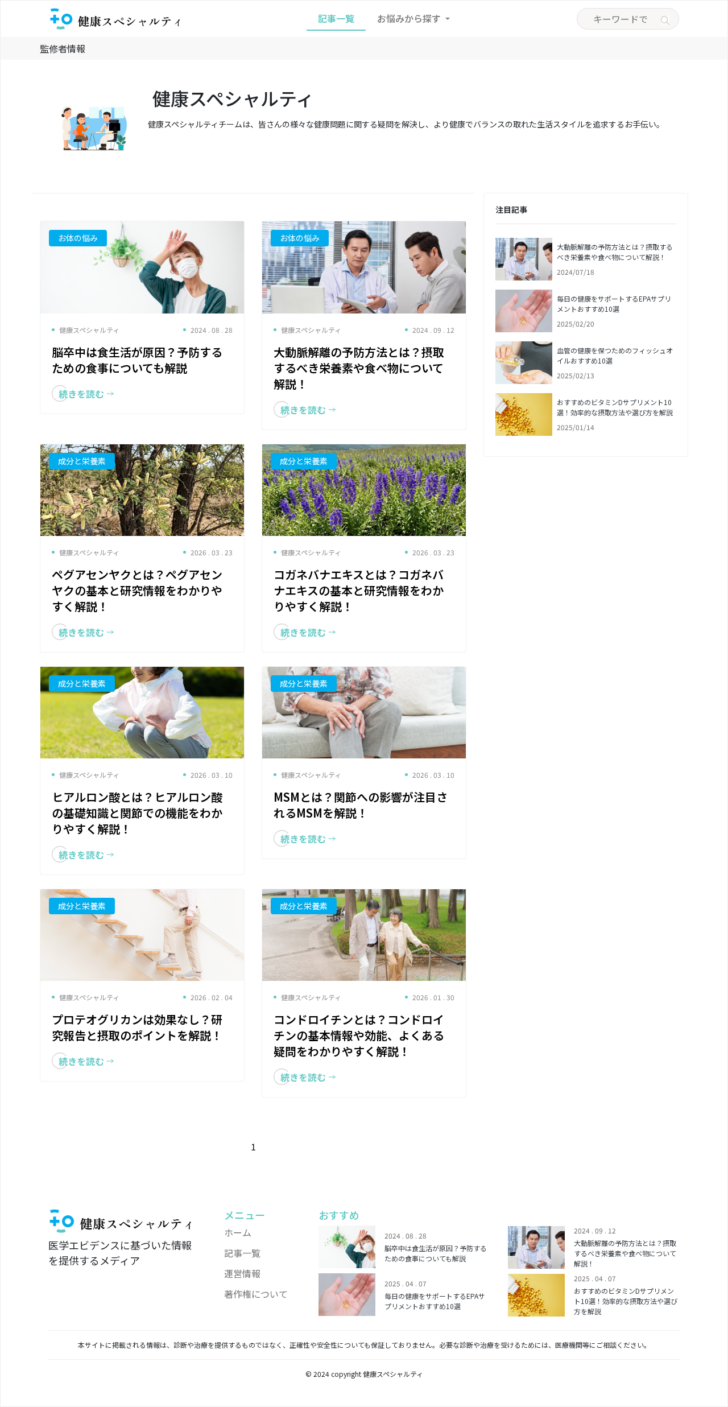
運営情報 (242, 1273)
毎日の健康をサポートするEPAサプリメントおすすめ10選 (614, 303)
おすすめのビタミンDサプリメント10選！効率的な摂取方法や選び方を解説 (615, 407)
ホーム (237, 1232)
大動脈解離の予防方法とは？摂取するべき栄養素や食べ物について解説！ (615, 252)
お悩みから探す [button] (410, 18)
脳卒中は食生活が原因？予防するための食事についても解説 (435, 1253)
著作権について (256, 1294)
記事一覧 (336, 18)
